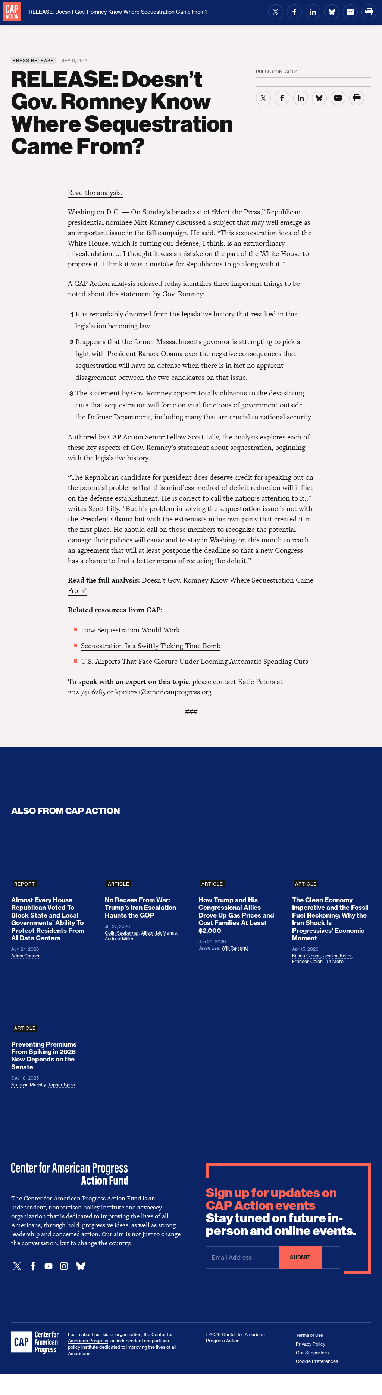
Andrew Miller (119, 938)
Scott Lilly (203, 437)
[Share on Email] (350, 11)
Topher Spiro (61, 1085)
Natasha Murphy (28, 1085)
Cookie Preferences (317, 1361)
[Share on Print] (368, 11)
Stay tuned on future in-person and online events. (281, 1212)
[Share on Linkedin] (313, 11)
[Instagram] (64, 1266)
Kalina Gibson (306, 956)
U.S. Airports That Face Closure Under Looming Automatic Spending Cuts (194, 661)
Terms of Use (309, 1335)
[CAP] (35, 1343)
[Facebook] (33, 1266)
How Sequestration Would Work (131, 630)
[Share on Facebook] (294, 11)
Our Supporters (312, 1352)
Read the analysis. (95, 192)
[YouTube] (48, 1266)
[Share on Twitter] (275, 11)
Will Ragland (235, 948)
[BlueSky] (80, 1266)
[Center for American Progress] (12, 12)
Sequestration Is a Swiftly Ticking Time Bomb (150, 646)
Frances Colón (307, 961)
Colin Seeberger (122, 933)
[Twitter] (17, 1266)
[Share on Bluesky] (331, 11)
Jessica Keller (337, 956)
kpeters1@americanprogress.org (163, 692)
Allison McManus (159, 933)
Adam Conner (25, 956)
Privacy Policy (310, 1344)
